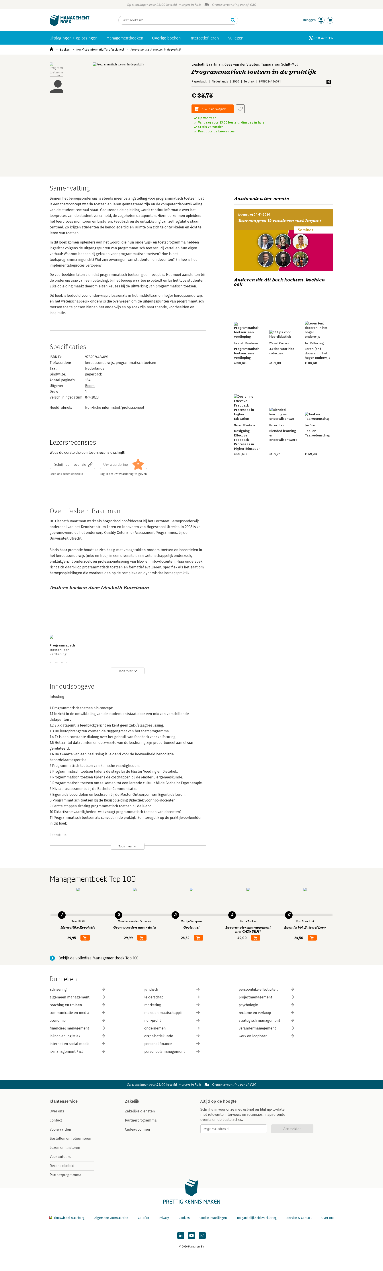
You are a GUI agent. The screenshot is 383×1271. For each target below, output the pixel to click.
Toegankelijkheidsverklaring (256, 1218)
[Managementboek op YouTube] (191, 1235)
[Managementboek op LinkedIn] (180, 1235)
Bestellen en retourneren (70, 1138)
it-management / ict (66, 1051)
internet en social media (70, 1044)
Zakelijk (132, 1101)
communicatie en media (69, 1013)
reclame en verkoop (255, 1013)
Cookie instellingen (213, 1218)
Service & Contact (299, 1218)
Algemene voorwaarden (111, 1218)
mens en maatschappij (163, 1013)
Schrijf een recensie (70, 464)
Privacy (164, 1218)
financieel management (69, 1028)
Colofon (143, 1218)
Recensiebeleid (62, 1166)
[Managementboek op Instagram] (202, 1235)
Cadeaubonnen (137, 1129)
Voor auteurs (60, 1157)
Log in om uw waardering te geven (123, 474)
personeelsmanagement (164, 1051)
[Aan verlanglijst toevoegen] (240, 108)
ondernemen (155, 1028)
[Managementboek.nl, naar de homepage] (70, 25)
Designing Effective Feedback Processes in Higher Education (247, 440)
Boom (90, 386)
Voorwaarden (60, 1129)
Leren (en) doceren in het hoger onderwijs (317, 353)
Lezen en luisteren (65, 1147)
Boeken (65, 49)
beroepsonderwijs (99, 363)
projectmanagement (255, 997)
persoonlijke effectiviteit (258, 989)
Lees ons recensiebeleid (66, 474)
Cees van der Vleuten (242, 64)
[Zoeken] (232, 20)
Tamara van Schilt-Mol (279, 64)
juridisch (151, 989)
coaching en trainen (66, 1005)
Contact (56, 1120)
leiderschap (153, 997)
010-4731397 (324, 38)
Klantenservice (64, 1101)
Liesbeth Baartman (207, 64)
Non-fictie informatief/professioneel (100, 49)
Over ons (57, 1111)
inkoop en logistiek (65, 1036)
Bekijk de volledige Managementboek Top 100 (98, 958)
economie (58, 1020)
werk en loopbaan (253, 1036)
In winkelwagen (213, 109)
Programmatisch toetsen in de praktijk (156, 49)
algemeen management (70, 997)
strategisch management (259, 1020)
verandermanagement (257, 1028)
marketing (152, 1005)
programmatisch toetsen (136, 363)
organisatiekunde (158, 1036)
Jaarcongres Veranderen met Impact (279, 221)
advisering (58, 989)
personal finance (158, 1044)
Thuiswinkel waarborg (69, 1218)
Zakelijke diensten (140, 1111)
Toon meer (126, 671)
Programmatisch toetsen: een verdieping (62, 649)
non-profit (152, 1020)
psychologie (248, 1005)
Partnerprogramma (65, 1175)
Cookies (184, 1218)
